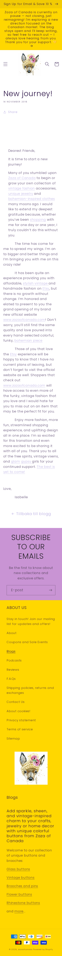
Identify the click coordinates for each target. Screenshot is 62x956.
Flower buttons (19, 894)
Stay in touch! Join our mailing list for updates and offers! (31, 621)
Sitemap (13, 738)
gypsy (26, 461)
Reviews (13, 670)
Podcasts (14, 660)
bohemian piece (28, 340)
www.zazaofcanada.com (24, 320)
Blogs (11, 651)
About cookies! (18, 711)
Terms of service (20, 729)
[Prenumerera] (50, 590)
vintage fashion (21, 188)
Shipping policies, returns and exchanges (30, 690)
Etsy (45, 288)
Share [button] (12, 112)
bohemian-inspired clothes (31, 199)
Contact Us (16, 702)
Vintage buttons (21, 877)
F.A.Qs (11, 679)
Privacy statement (21, 720)
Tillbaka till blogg (33, 513)
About (12, 633)
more (18, 911)
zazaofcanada (25, 949)
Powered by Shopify (43, 949)
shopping (38, 219)
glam (15, 461)
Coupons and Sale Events (27, 642)
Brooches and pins (22, 886)
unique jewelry (20, 193)
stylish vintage (36, 283)
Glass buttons (18, 869)
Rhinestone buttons (23, 903)
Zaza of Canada (22, 178)
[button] (5, 64)
